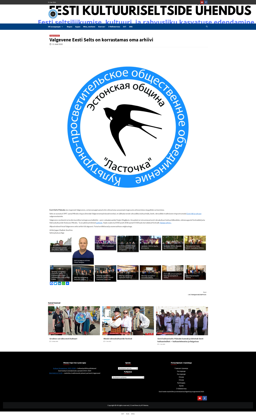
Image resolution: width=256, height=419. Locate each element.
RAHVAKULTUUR (55, 373)
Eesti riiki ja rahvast (193, 213)
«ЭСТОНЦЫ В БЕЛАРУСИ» (197, 293)
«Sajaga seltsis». (165, 223)
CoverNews (134, 405)
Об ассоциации (54, 26)
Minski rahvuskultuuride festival (118, 338)
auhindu (99, 223)
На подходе (181, 371)
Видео (69, 26)
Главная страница (181, 368)
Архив (181, 386)
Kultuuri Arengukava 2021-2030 (64, 368)
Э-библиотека (114, 26)
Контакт (101, 26)
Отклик (52, 333)
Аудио (77, 26)
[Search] (207, 26)
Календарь (181, 383)
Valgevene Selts (54, 35)
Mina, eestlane (89, 26)
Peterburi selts (114, 333)
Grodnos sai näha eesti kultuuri (63, 338)
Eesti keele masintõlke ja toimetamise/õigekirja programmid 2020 (181, 391)
